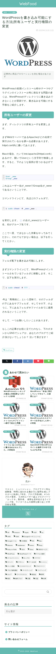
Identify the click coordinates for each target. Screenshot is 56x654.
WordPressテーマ (25, 554)
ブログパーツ (40, 566)
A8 (8, 532)
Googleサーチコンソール (32, 536)
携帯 (42, 574)
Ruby (40, 545)
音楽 (36, 578)
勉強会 (34, 574)
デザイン (21, 562)
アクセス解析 (40, 554)
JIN (33, 541)
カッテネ (27, 558)
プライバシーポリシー (19, 632)
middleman (21, 545)
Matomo (10, 545)
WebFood (28, 3)
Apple (27, 532)
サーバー (10, 562)
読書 (28, 578)
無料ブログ (18, 578)
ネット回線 (11, 566)
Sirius (31, 549)
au (42, 532)
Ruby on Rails (12, 549)
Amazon (17, 532)
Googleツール (12, 541)
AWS (9, 536)
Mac (40, 541)
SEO (23, 549)
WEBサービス (42, 549)
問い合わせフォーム (18, 639)
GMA (17, 536)
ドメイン (44, 562)
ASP (35, 532)
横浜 (8, 578)
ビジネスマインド (25, 566)
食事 (44, 578)
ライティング (41, 570)
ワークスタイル (22, 574)
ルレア (9, 574)
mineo (32, 545)
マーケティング (27, 570)
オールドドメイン (13, 558)
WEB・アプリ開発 (10, 12)
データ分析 (32, 562)
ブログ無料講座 (12, 570)
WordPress (8, 350)
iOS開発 (24, 541)
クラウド (37, 558)
